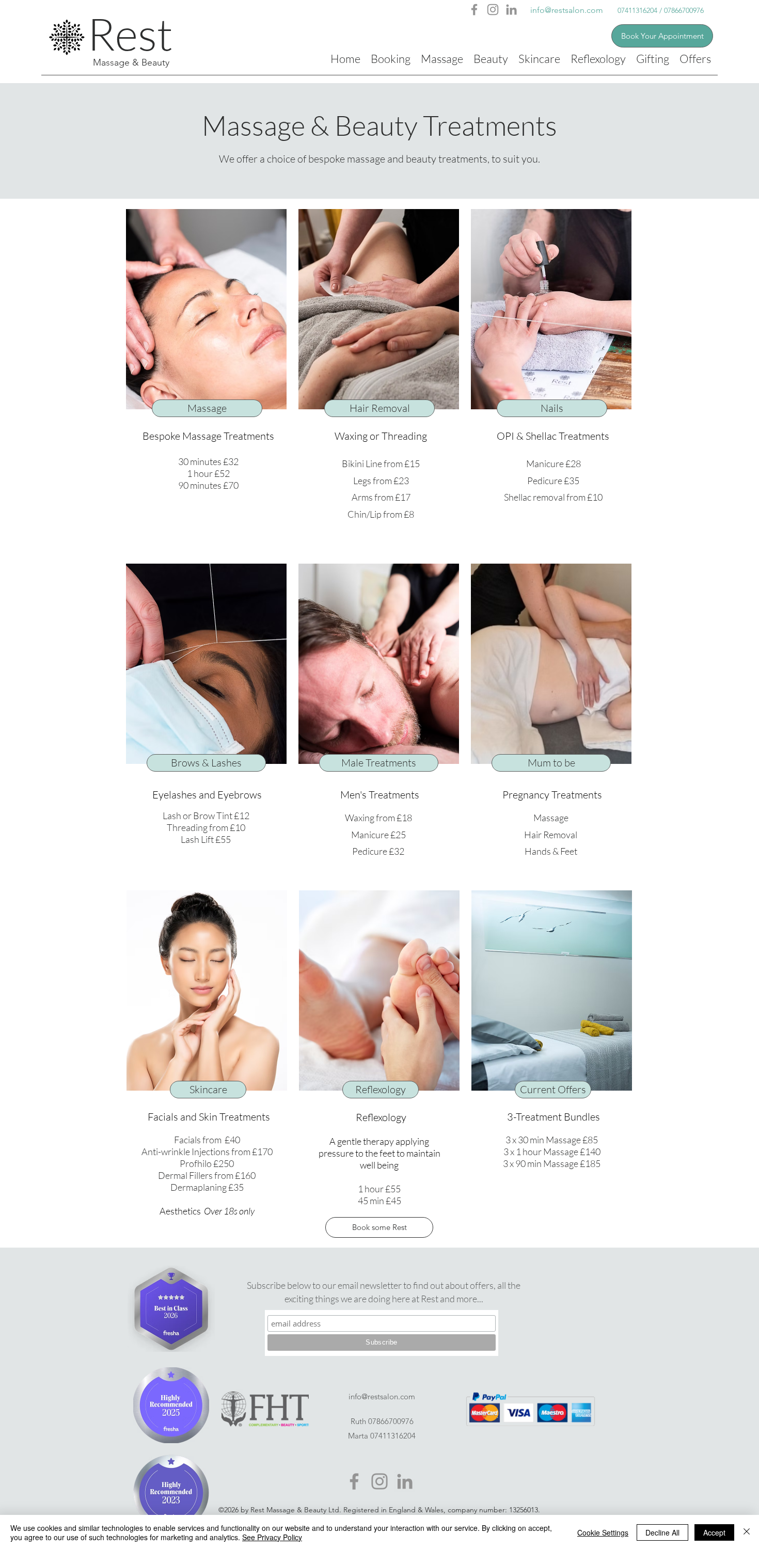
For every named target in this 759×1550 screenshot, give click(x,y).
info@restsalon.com (566, 10)
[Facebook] (474, 9)
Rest (130, 33)
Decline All (662, 1532)
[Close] (746, 1532)
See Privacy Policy (272, 1537)
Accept (714, 1532)
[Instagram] (492, 9)
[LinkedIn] (511, 9)
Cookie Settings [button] (602, 1532)
